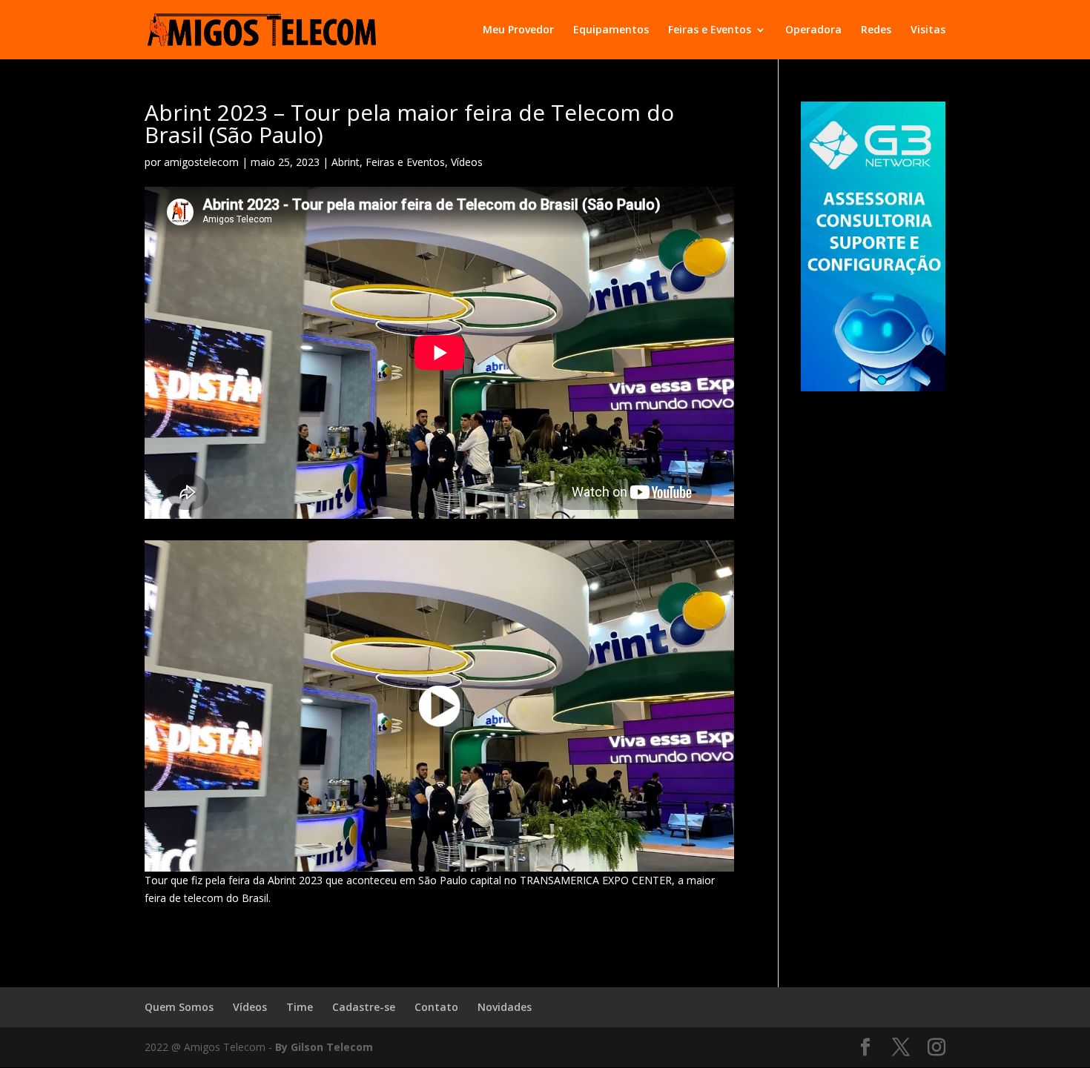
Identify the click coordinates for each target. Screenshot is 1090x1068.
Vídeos (467, 162)
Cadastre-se (363, 1007)
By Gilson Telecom (324, 1047)
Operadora (813, 30)
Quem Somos (179, 1007)
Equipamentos (611, 30)
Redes (876, 30)
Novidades (505, 1007)
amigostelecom (201, 162)
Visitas (928, 30)
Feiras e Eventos (709, 30)
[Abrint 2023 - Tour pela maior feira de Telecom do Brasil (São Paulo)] (439, 706)
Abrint (345, 162)
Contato (436, 1007)
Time (299, 1007)
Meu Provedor (518, 30)
